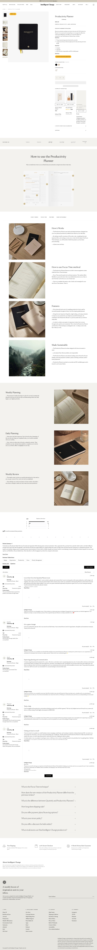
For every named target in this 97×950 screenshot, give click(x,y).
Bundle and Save (6, 914)
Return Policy (52, 918)
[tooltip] (11, 543)
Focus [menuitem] (28, 560)
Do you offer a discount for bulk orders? (36, 824)
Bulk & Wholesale (53, 922)
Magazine (67, 4)
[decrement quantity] (56, 78)
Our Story (58, 4)
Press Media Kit (29, 920)
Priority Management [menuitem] (37, 560)
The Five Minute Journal (58, 108)
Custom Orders (52, 925)
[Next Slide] (93, 537)
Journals (5, 916)
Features (68, 28)
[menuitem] (27, 4)
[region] (48, 537)
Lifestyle (5, 927)
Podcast (28, 927)
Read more (57, 37)
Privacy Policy (52, 920)
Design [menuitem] (5, 560)
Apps (74, 4)
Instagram (74, 912)
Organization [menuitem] (13, 560)
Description (58, 28)
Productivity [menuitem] (21, 560)
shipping (57, 130)
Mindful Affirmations (7, 920)
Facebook (74, 920)
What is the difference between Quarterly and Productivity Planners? (47, 800)
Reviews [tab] (6, 564)
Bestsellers (12, 4)
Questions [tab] (12, 564)
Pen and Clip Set (69, 107)
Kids (4, 929)
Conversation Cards (7, 922)
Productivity (5, 918)
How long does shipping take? (33, 806)
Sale (31, 4)
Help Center (52, 912)
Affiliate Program (30, 918)
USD (86, 4)
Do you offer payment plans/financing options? (39, 812)
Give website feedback (54, 929)
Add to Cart (60, 104)
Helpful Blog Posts (30, 916)
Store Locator (29, 931)
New (27, 4)
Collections (20, 4)
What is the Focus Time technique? (35, 787)
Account (80, 4)
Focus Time (44, 217)
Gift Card (5, 931)
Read (27, 925)
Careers (27, 929)
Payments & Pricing (53, 916)
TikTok (73, 914)
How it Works (34, 217)
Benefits (64, 28)
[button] (70, 82)
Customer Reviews (30, 914)
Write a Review (90, 568)
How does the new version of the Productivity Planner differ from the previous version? (47, 793)
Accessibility (52, 927)
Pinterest (74, 916)
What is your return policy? (31, 818)
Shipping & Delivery (53, 914)
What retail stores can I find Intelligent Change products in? (44, 830)
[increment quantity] (63, 78)
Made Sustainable (61, 217)
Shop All (5, 4)
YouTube (74, 918)
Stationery (5, 925)
